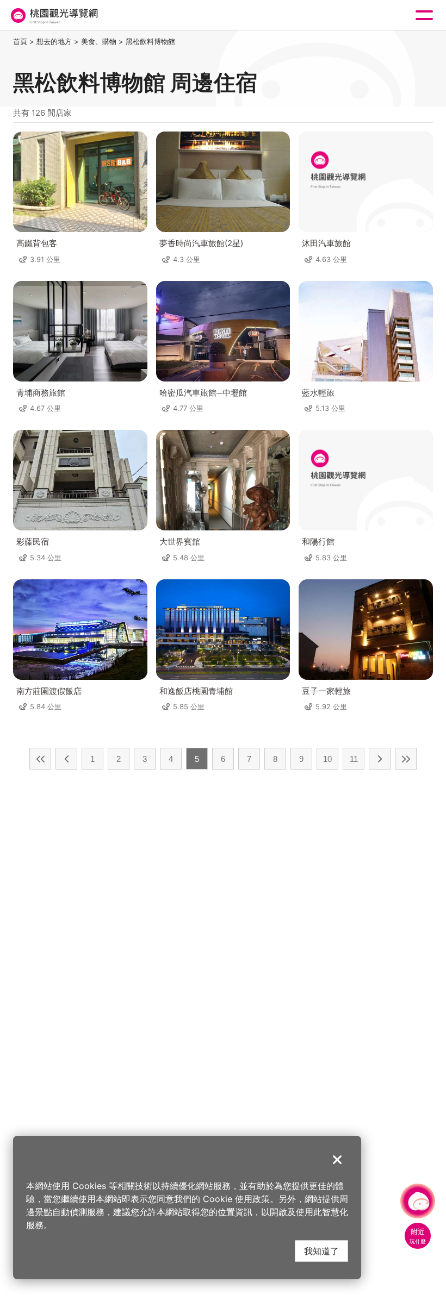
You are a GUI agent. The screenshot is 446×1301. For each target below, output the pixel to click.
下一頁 (380, 759)
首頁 (20, 41)
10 (327, 759)
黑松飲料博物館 (150, 41)
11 (354, 759)
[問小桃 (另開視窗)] (417, 1201)
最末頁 (406, 759)
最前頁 (40, 759)
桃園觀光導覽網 (53, 15)
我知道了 (321, 1250)
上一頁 (66, 759)
